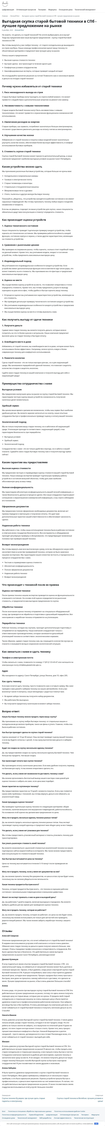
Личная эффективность (62, 1118)
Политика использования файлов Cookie (69, 1111)
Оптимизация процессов (26, 10)
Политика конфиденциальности (14, 1115)
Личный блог (14, 16)
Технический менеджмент (85, 10)
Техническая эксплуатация (84, 1118)
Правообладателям (36, 1115)
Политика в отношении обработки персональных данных (30, 1111)
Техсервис (42, 10)
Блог (3, 1111)
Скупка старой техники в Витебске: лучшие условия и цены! (80, 1098)
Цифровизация (8, 10)
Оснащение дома (65, 10)
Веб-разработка (45, 1118)
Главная (5, 16)
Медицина (52, 10)
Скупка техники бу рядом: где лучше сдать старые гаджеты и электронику (23, 1098)
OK (96, 1123)
